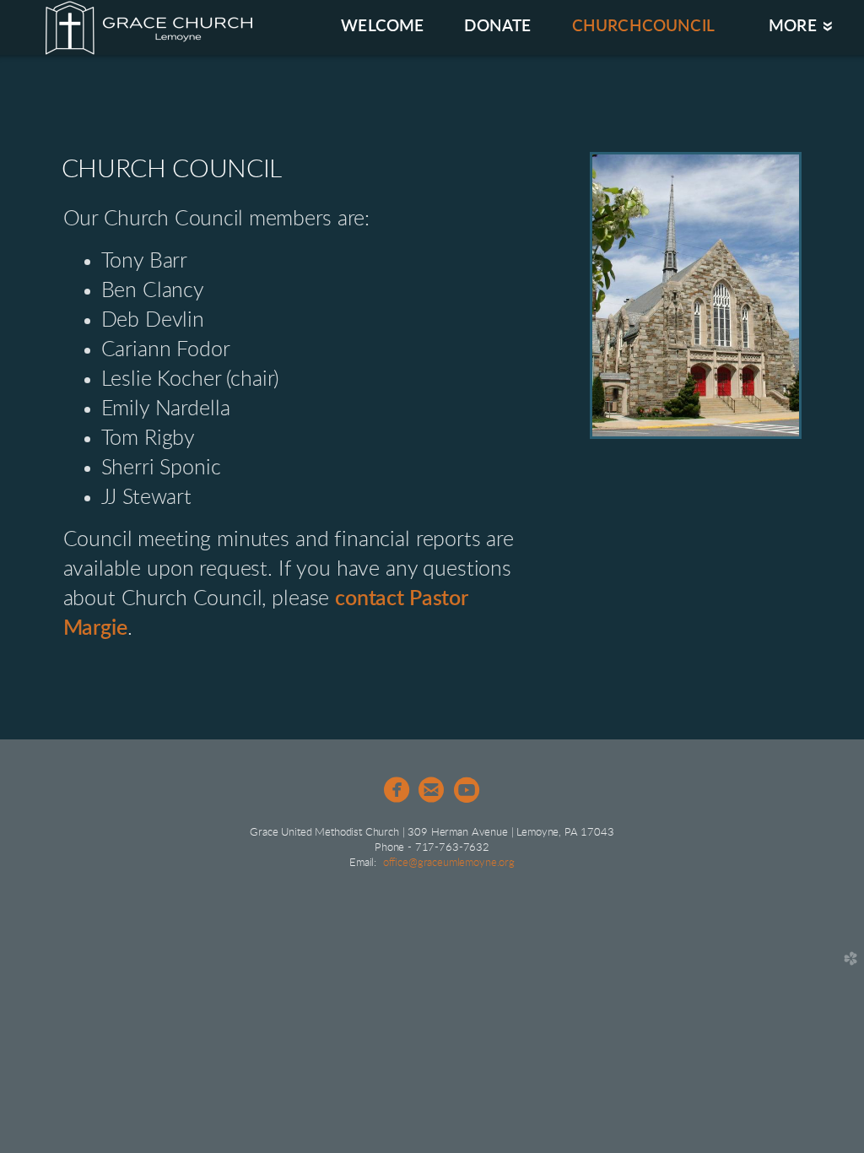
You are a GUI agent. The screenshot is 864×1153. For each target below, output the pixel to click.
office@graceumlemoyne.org (449, 863)
